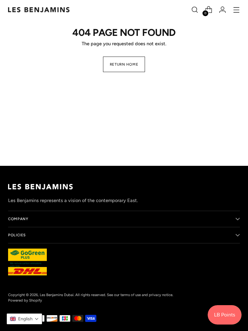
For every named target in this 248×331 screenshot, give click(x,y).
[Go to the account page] (222, 9)
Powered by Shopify (25, 300)
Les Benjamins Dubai (57, 295)
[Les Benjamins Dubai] (38, 9)
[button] (24, 319)
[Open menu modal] (236, 9)
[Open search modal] (195, 9)
